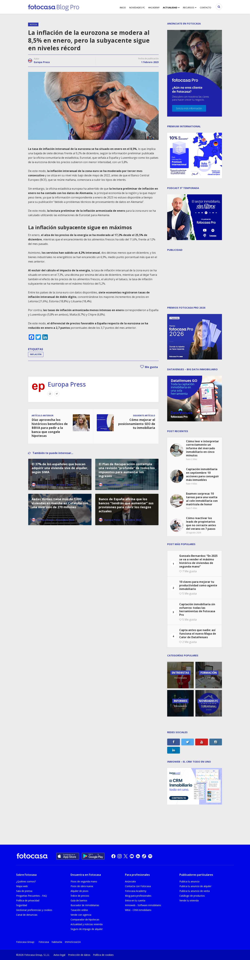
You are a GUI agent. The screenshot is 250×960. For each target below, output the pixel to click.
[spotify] (150, 856)
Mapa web (22, 886)
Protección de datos (79, 954)
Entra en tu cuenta (135, 900)
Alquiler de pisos (79, 891)
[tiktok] (144, 856)
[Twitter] (56, 393)
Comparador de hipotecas (85, 919)
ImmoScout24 (72, 942)
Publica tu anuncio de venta (194, 891)
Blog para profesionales (138, 895)
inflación (35, 354)
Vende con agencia (81, 914)
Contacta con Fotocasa (138, 886)
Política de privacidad (27, 900)
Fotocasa (44, 942)
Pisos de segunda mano (84, 881)
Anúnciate (130, 881)
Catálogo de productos (192, 895)
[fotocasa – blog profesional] (53, 7)
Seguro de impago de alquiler (87, 929)
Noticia (33, 24)
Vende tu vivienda (189, 900)
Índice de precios (80, 895)
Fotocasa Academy (135, 891)
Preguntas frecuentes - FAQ (31, 895)
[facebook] (113, 856)
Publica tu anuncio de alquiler (195, 886)
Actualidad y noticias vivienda (87, 924)
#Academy (154, 7)
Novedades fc (137, 7)
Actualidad (170, 7)
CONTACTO (205, 7)
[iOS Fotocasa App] (67, 856)
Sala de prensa (24, 891)
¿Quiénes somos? (26, 881)
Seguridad (21, 905)
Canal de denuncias (26, 914)
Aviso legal (59, 954)
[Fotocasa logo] (32, 856)
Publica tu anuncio (189, 881)
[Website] (50, 393)
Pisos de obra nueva (82, 886)
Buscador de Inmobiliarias (85, 905)
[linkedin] (138, 856)
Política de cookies (103, 954)
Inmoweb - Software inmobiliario (143, 905)
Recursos (188, 7)
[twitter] (126, 856)
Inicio (123, 7)
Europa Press (42, 62)
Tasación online (79, 910)
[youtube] (132, 856)
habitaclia (57, 942)
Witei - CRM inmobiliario (138, 910)
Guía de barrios (79, 900)
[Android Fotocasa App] (93, 856)
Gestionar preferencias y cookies (34, 910)
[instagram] (120, 856)
